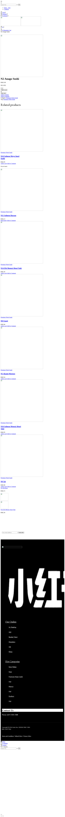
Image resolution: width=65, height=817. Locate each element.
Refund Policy (18, 736)
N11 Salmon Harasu (8, 215)
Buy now (3, 93)
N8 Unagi (4, 321)
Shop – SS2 (7, 8)
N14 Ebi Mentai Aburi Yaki (11, 268)
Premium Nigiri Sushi (12, 98)
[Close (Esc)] (1, 814)
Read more (4, 220)
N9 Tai (3, 482)
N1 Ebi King (4, 488)
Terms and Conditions (8, 736)
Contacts (6, 9)
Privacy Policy (27, 736)
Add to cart (4, 90)
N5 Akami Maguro (8, 374)
